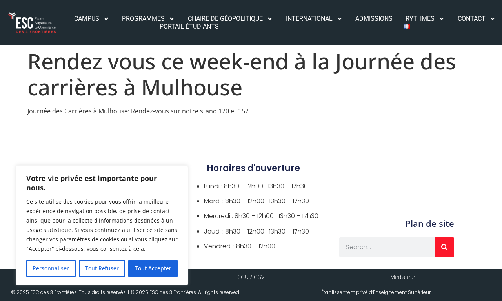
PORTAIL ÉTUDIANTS (189, 26)
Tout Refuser (102, 268)
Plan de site (429, 223)
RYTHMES (420, 18)
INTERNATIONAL (309, 18)
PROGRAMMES (143, 18)
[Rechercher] (444, 247)
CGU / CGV (250, 277)
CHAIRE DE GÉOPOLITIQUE (225, 18)
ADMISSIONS (374, 18)
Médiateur (402, 277)
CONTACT (472, 18)
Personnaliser (51, 268)
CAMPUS (86, 18)
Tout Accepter (153, 268)
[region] (102, 225)
